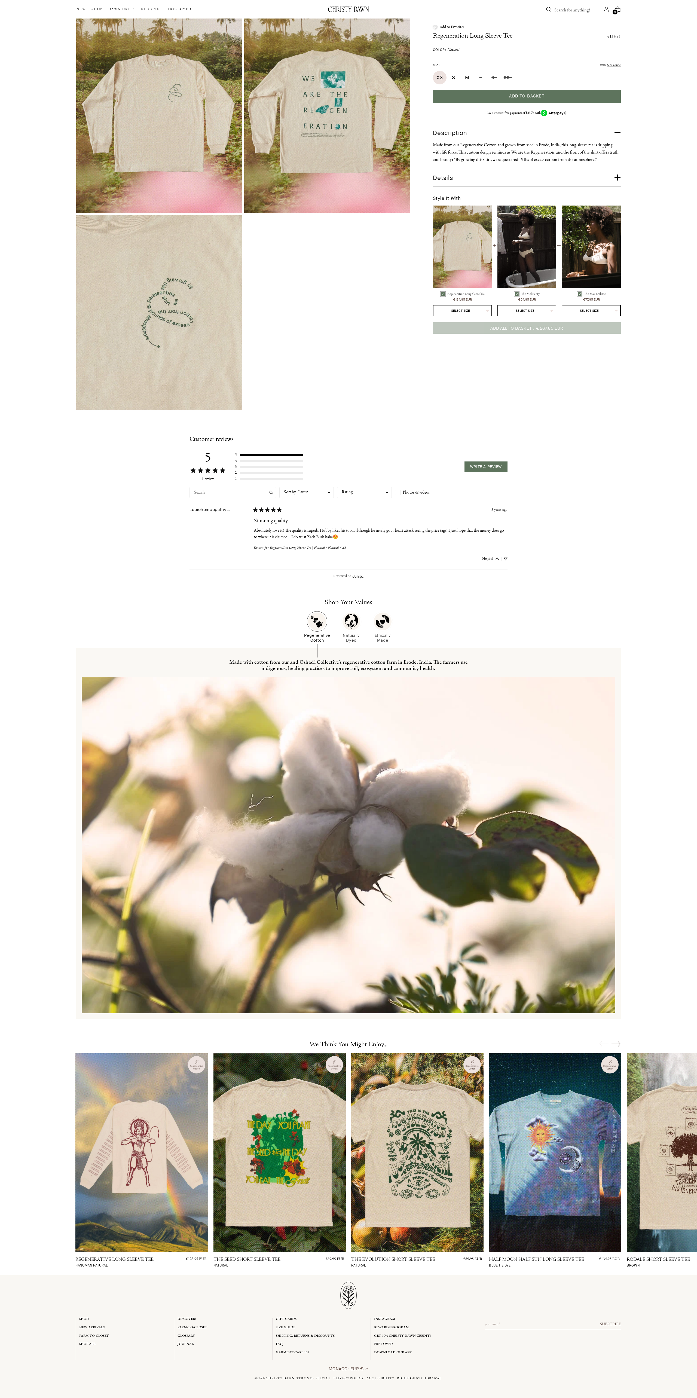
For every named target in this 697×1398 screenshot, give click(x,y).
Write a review (486, 466)
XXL (508, 77)
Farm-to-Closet (94, 1335)
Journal (186, 1344)
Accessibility (380, 1378)
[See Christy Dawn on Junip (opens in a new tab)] (358, 576)
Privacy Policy (349, 1378)
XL (494, 77)
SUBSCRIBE (610, 1324)
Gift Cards (286, 1319)
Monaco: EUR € (347, 1369)
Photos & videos (416, 492)
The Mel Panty (530, 294)
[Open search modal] (548, 9)
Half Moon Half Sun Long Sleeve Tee (536, 1263)
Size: (437, 65)
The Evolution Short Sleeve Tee (393, 1263)
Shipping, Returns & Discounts (305, 1335)
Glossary (186, 1335)
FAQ (279, 1344)
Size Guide (614, 65)
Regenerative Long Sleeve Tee (114, 1263)
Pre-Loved (383, 1344)
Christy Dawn (280, 1378)
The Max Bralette (595, 294)
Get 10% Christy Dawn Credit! (402, 1335)
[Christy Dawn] (348, 9)
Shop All (87, 1344)
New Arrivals (92, 1327)
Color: (446, 50)
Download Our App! (393, 1352)
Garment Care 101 (292, 1352)
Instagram (384, 1319)
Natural (453, 50)
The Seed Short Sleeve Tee (246, 1263)
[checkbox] (422, 492)
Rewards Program (391, 1327)
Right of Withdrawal (419, 1378)
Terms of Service (313, 1378)
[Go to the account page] (606, 9)
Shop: (84, 1319)
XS (440, 77)
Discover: (187, 1319)
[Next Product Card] (616, 1043)
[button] (448, 27)
